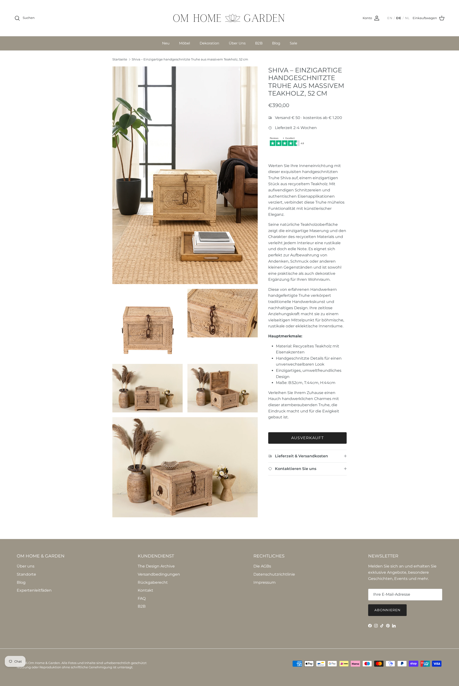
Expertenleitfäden (34, 590)
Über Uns (237, 43)
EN (389, 18)
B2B (258, 43)
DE (398, 18)
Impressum (264, 582)
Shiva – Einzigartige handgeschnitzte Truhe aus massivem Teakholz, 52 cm (190, 59)
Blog (276, 43)
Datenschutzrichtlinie (274, 574)
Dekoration (209, 43)
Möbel (184, 43)
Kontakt (145, 590)
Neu (165, 43)
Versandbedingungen (159, 574)
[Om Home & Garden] (229, 18)
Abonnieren (387, 610)
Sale (293, 43)
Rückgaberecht (153, 582)
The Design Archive (156, 566)
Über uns (25, 566)
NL (407, 18)
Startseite (119, 59)
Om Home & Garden (44, 663)
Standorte (26, 574)
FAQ (142, 598)
